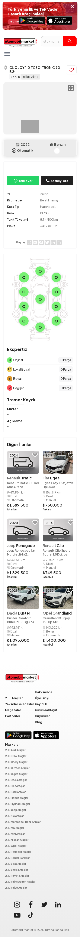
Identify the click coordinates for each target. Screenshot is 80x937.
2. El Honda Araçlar (16, 798)
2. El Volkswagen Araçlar (20, 882)
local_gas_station (51, 144)
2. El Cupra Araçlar (16, 774)
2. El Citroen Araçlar (17, 768)
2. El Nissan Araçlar (16, 840)
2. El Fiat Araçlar (15, 786)
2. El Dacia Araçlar (16, 780)
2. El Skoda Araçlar (16, 870)
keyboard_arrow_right (37, 76)
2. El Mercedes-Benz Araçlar (23, 822)
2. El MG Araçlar (14, 828)
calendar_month (18, 144)
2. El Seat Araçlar (15, 864)
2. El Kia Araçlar (14, 816)
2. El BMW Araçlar (15, 756)
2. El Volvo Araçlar (16, 888)
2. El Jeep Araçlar (15, 810)
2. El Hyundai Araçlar (17, 804)
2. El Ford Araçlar (15, 792)
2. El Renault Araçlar (17, 858)
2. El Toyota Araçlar (17, 876)
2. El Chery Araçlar (16, 762)
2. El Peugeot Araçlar (18, 852)
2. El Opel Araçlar (15, 846)
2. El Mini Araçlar (15, 834)
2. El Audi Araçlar (15, 750)
